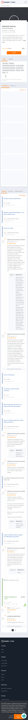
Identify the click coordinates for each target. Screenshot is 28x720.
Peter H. (8, 379)
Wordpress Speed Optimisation (12, 198)
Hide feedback (22, 195)
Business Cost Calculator (6, 688)
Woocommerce (5, 63)
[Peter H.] (5, 379)
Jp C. (8, 395)
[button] (25, 2)
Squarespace (11, 63)
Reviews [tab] (4, 191)
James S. (8, 203)
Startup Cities (4, 691)
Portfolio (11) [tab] (5, 86)
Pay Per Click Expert (9, 375)
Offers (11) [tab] (13, 86)
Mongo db (18, 70)
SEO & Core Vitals (8, 228)
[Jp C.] (5, 395)
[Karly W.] (5, 410)
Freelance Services (5, 699)
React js (22, 70)
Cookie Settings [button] (11, 716)
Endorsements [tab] (19, 191)
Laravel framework (19, 67)
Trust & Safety (4, 663)
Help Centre (3, 665)
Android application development (9, 65)
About (2, 649)
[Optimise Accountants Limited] (5, 218)
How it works (4, 660)
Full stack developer (20, 65)
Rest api (4, 72)
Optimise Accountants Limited (12, 218)
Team (2, 652)
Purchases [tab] (10, 191)
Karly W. (8, 410)
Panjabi (10, 32)
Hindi (6, 32)
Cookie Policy (22, 712)
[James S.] (5, 203)
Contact (14, 52)
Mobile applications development (9, 70)
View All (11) (23, 90)
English (3, 32)
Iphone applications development (9, 67)
